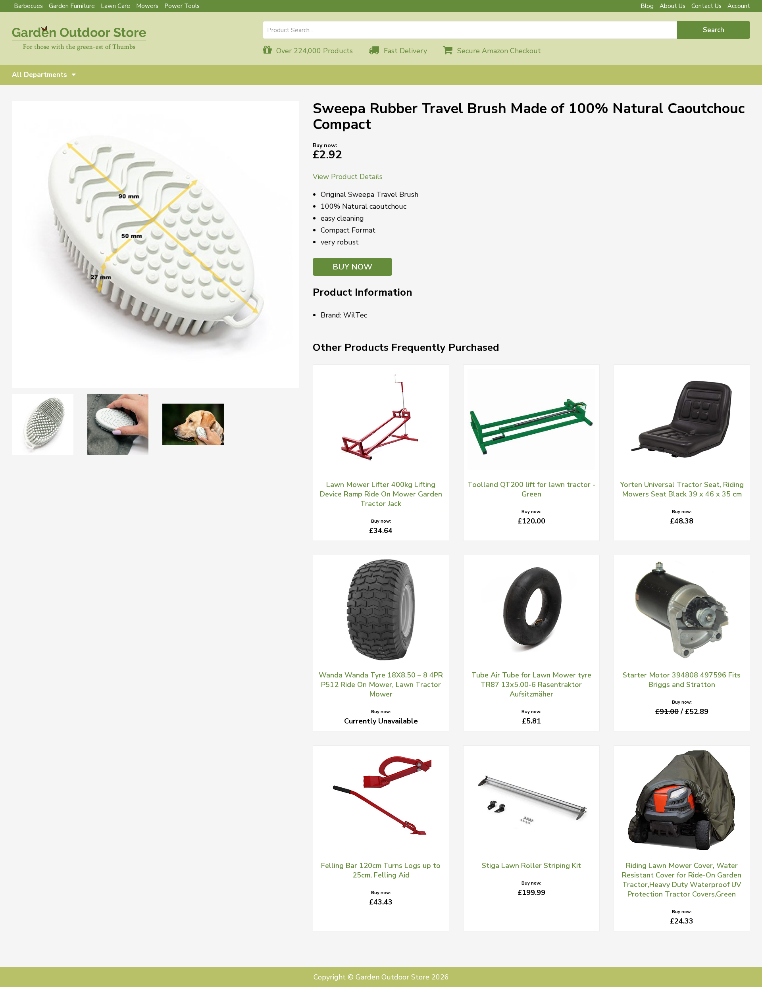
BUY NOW (352, 267)
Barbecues (28, 6)
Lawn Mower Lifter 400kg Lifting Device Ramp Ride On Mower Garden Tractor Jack (381, 494)
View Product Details (348, 176)
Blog (647, 6)
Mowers (147, 6)
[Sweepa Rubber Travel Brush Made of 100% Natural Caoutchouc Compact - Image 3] (118, 424)
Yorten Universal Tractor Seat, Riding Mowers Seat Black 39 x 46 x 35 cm (682, 489)
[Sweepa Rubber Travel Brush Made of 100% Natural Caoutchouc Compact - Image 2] (42, 424)
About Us (672, 6)
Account (738, 6)
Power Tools (182, 6)
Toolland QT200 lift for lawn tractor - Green (531, 489)
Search (713, 30)
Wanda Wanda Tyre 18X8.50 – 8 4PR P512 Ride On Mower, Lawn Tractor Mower (381, 684)
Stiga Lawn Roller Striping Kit (531, 865)
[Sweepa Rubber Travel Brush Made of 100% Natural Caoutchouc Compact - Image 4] (193, 424)
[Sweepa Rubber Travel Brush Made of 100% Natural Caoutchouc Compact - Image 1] (155, 244)
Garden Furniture (72, 6)
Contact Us (706, 6)
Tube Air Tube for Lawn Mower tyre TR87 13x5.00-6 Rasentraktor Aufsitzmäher (531, 684)
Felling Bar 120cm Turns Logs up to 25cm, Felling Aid (381, 870)
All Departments (40, 74)
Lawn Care (115, 6)
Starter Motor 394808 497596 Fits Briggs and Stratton (682, 679)
